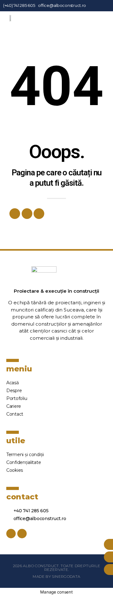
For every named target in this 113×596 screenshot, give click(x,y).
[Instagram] (104, 5)
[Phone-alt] (39, 213)
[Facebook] (14, 213)
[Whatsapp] (27, 213)
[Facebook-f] (98, 5)
